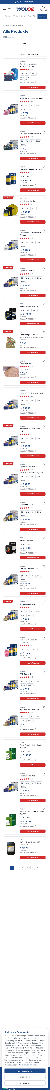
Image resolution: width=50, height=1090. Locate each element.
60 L (37, 105)
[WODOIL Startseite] (25, 9)
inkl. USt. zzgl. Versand (27, 82)
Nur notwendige (25, 1083)
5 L (22, 74)
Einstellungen (25, 1077)
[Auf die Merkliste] (44, 62)
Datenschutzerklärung (27, 1065)
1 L (22, 105)
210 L (29, 177)
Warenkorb (43, 10)
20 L (27, 208)
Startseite (7, 25)
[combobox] (20, 16)
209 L (33, 208)
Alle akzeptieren (25, 1071)
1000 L (30, 109)
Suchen (42, 16)
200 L (33, 74)
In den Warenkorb (33, 87)
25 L (27, 74)
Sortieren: (22, 54)
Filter (24, 44)
